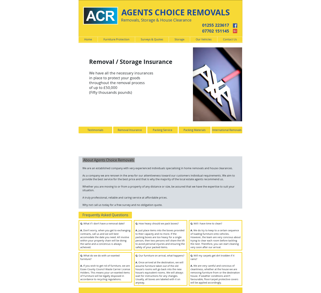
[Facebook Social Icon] (235, 25)
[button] (105, 215)
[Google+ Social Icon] (235, 31)
